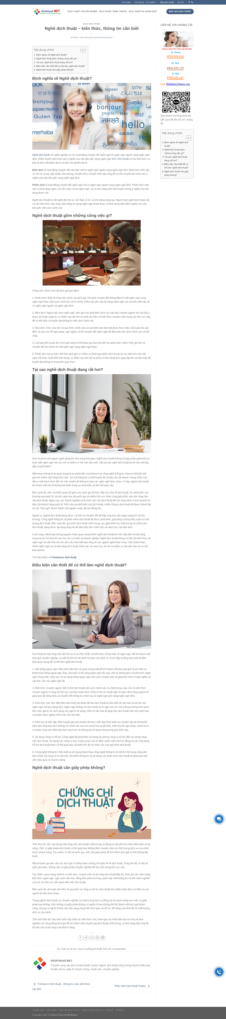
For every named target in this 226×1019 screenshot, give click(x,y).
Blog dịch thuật (167, 2)
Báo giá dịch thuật (69, 1010)
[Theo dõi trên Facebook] (189, 2)
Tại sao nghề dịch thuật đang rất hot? (54, 62)
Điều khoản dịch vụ (92, 1010)
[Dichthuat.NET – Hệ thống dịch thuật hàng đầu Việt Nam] (47, 11)
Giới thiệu (126, 2)
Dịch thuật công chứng (113, 11)
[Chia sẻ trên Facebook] (80, 938)
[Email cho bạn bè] (91, 938)
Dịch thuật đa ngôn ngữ (143, 11)
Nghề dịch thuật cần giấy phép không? (55, 69)
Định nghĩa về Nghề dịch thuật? (51, 55)
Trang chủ (38, 1010)
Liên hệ (180, 2)
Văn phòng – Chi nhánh (144, 2)
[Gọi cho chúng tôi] (192, 2)
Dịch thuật (123, 159)
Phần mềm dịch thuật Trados (130, 986)
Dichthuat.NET (105, 37)
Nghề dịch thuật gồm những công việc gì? (56, 58)
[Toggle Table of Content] (81, 50)
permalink (121, 949)
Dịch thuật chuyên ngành (82, 11)
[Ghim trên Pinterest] (97, 938)
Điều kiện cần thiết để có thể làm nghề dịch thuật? (60, 66)
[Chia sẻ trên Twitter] (86, 938)
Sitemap (119, 1010)
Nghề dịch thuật (41, 155)
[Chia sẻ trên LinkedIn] (102, 938)
